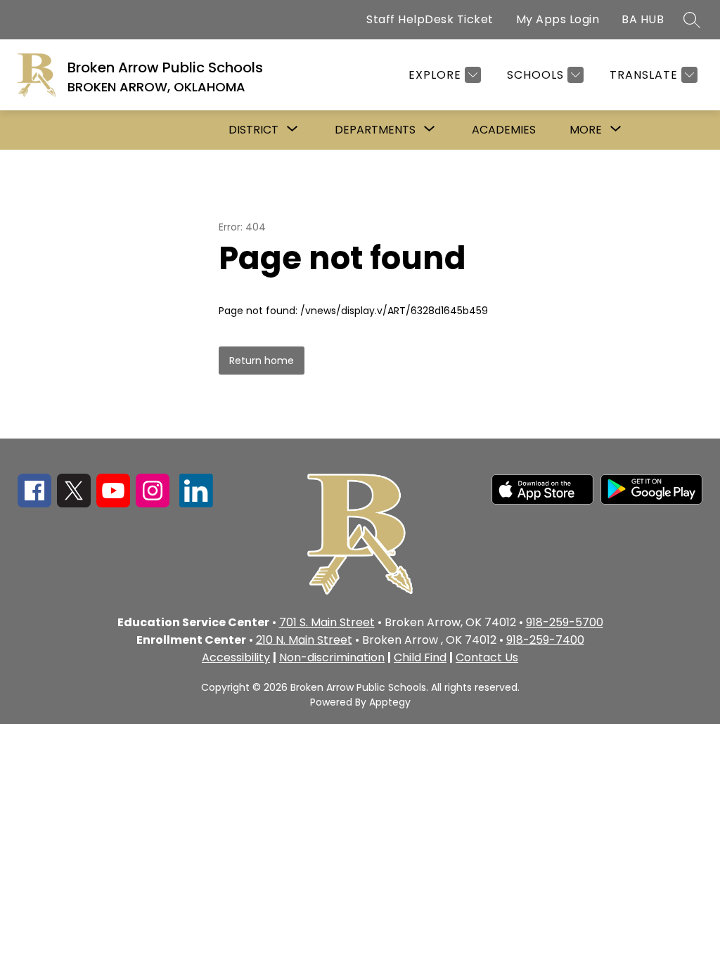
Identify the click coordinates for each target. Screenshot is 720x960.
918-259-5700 (564, 622)
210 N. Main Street (304, 640)
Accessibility (236, 657)
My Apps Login (558, 19)
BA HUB (643, 19)
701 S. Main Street (327, 622)
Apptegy (390, 702)
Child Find (420, 657)
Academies (504, 130)
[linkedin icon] (196, 503)
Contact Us (487, 657)
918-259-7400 (545, 640)
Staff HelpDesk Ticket (430, 19)
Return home (261, 360)
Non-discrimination (332, 657)
